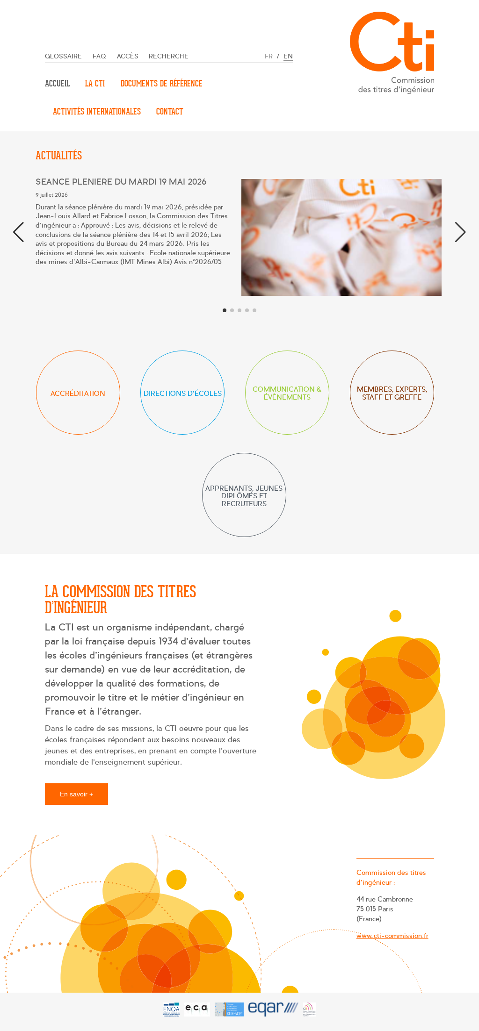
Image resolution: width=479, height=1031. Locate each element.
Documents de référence (162, 83)
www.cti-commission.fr (392, 935)
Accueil (57, 83)
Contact (169, 111)
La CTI (95, 83)
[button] (460, 232)
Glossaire (63, 56)
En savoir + (76, 794)
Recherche (169, 56)
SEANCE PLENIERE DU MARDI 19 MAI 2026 (121, 182)
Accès (127, 56)
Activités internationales (97, 111)
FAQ (99, 56)
